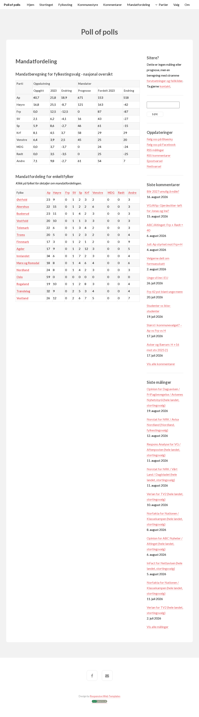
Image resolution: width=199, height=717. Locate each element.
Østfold (22, 199)
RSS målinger (155, 150)
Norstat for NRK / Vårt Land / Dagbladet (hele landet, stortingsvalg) (162, 474)
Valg (176, 4)
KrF (87, 192)
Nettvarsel (154, 166)
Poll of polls (12, 4)
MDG (111, 192)
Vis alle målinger (157, 627)
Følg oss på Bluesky (160, 139)
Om (187, 4)
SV (74, 192)
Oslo (20, 277)
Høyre (57, 192)
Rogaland (23, 284)
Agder (20, 248)
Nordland (23, 270)
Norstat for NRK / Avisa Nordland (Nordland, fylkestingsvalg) (163, 424)
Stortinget (46, 4)
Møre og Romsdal (28, 263)
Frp (67, 192)
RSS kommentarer (159, 155)
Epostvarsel (154, 161)
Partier (163, 4)
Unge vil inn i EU (157, 277)
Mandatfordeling (138, 4)
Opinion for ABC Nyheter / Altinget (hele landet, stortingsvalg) (164, 543)
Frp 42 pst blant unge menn (165, 291)
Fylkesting (65, 4)
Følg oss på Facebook (161, 144)
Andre (132, 192)
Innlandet (23, 256)
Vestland (22, 298)
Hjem (30, 4)
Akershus (23, 206)
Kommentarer (112, 4)
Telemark (23, 227)
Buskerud (23, 213)
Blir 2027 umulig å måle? (163, 191)
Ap (48, 192)
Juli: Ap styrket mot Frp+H (164, 244)
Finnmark (23, 241)
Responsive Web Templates (105, 696)
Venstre (98, 192)
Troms (21, 234)
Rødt (121, 192)
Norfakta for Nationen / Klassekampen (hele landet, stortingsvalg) (165, 518)
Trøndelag (23, 291)
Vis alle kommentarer (161, 364)
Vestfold (22, 220)
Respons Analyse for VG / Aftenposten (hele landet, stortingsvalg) (164, 449)
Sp (80, 192)
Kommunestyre (88, 4)
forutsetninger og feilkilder (164, 81)
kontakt (165, 86)
